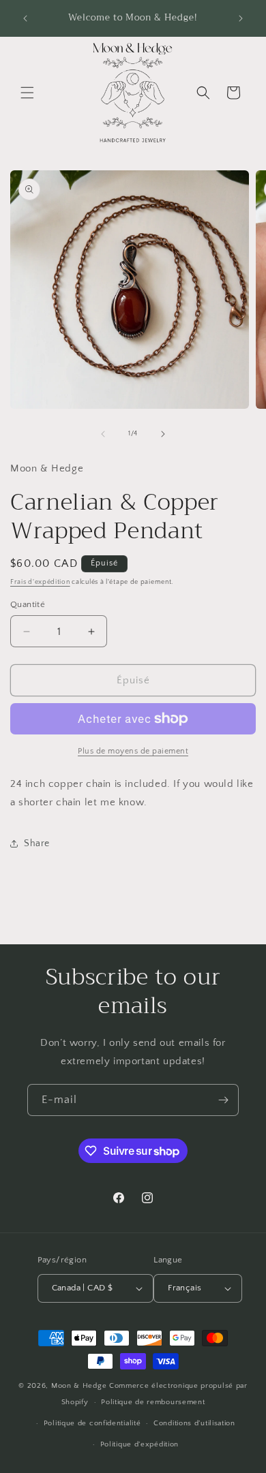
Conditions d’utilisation (194, 1423)
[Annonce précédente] (25, 18)
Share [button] (37, 843)
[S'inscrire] (223, 1100)
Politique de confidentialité (92, 1423)
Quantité (27, 604)
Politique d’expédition (139, 1444)
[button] (27, 93)
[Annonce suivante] (241, 18)
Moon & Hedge (80, 1386)
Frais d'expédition (40, 582)
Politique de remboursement (153, 1402)
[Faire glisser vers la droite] (163, 434)
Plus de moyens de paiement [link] (133, 751)
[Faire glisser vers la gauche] (103, 434)
